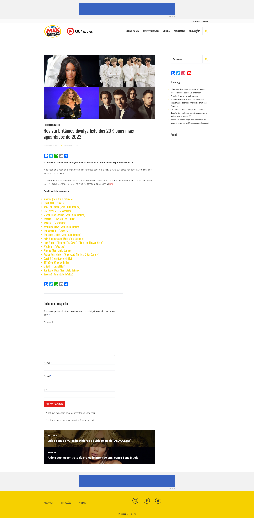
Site (45, 389)
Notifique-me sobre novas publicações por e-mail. (70, 420)
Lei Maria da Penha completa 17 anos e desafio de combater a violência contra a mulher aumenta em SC (189, 113)
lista (111, 184)
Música (166, 31)
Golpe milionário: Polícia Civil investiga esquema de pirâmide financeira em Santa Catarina (189, 102)
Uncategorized (52, 125)
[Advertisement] (127, 9)
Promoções (194, 31)
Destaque (68, 146)
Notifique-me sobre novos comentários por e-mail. (71, 413)
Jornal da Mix (132, 31)
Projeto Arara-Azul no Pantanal (184, 96)
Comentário (49, 322)
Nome (47, 363)
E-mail (47, 376)
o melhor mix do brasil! (200, 21)
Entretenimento (151, 31)
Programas (179, 31)
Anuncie (82, 502)
